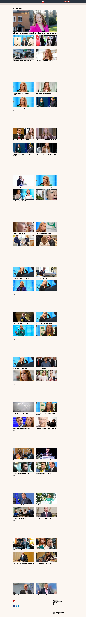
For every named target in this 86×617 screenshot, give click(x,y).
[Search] (70, 1)
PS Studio (62, 4)
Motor (49, 4)
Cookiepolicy (55, 605)
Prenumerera (67, 1)
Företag (46, 4)
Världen (28, 4)
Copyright (54, 603)
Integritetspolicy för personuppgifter (59, 604)
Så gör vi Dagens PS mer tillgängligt (59, 612)
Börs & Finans (32, 4)
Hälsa (53, 4)
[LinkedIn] (18, 606)
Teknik (42, 4)
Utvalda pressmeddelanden (57, 601)
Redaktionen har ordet (56, 610)
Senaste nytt (23, 4)
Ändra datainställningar (56, 613)
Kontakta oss (55, 602)
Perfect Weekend (57, 4)
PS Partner (55, 611)
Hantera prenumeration (56, 600)
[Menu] (72, 1)
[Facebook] (14, 606)
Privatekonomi (38, 4)
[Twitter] (16, 606)
